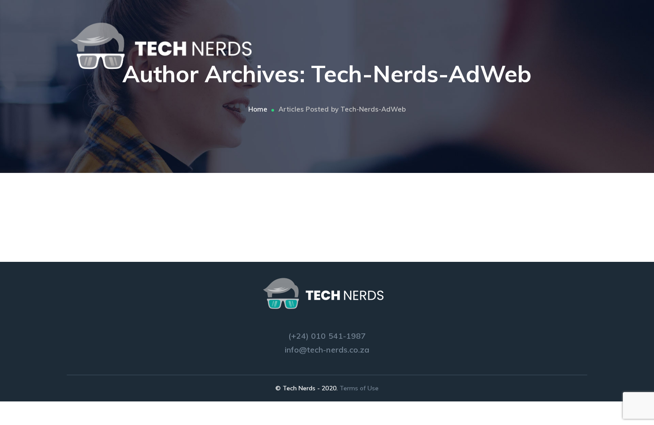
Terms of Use (359, 388)
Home (257, 109)
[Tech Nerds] (167, 45)
